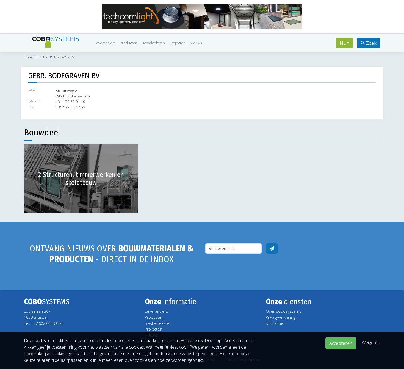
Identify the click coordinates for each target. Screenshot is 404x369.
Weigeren (371, 343)
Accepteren (340, 343)
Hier (223, 354)
